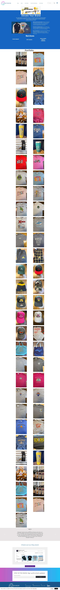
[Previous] (4, 534)
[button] (18, 3)
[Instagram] (49, 585)
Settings (52, 588)
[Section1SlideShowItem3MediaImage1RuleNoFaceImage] (30, 538)
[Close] (58, 588)
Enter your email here (17, 575)
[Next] (55, 534)
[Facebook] (47, 585)
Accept (56, 588)
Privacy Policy (35, 588)
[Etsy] (50, 585)
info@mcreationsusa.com (36, 585)
